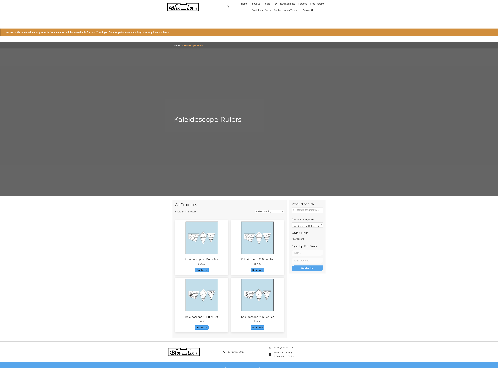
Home (177, 45)
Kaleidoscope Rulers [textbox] (307, 226)
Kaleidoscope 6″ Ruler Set (257, 259)
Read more (202, 270)
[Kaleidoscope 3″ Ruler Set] (257, 295)
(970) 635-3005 (236, 352)
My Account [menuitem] (298, 239)
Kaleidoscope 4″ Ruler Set (201, 259)
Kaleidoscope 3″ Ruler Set (257, 316)
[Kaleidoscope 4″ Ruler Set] (201, 237)
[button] (307, 268)
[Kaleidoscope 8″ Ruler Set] (201, 295)
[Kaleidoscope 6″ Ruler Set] (257, 237)
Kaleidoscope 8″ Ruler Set (201, 316)
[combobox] (307, 225)
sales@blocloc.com (284, 347)
